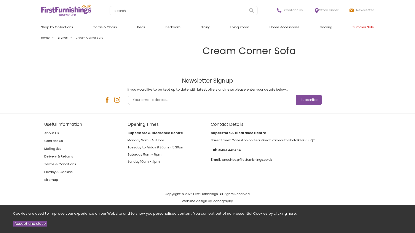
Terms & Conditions (60, 164)
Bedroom (173, 27)
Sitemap (51, 179)
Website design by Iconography (207, 201)
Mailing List (52, 148)
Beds (141, 27)
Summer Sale (363, 27)
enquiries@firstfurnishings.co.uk (247, 159)
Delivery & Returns (58, 156)
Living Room (239, 27)
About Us (51, 133)
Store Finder (328, 10)
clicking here (285, 213)
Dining (205, 27)
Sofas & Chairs (105, 27)
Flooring (326, 27)
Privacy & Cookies (58, 172)
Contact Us (293, 10)
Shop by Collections (57, 27)
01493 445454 (229, 150)
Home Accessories (285, 27)
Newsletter (365, 10)
